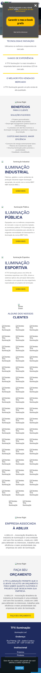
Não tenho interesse (20, 32)
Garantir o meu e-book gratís (20, 21)
